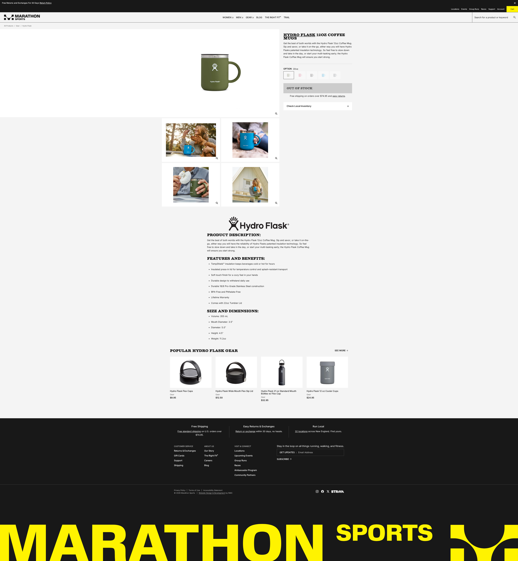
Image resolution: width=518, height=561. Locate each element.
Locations (455, 9)
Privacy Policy (179, 490)
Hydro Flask (27, 26)
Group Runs (474, 9)
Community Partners (244, 475)
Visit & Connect (242, 446)
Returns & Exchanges (185, 450)
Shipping (178, 465)
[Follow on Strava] (337, 491)
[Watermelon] (300, 75)
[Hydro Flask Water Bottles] (259, 224)
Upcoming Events (243, 455)
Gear (18, 26)
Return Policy (46, 3)
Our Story (209, 450)
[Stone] (335, 75)
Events (464, 9)
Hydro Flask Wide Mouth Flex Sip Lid (234, 391)
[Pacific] (323, 75)
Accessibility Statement (212, 490)
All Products (8, 26)
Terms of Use (194, 490)
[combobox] (495, 17)
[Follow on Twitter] (328, 491)
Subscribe (283, 459)
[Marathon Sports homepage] (22, 17)
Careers (208, 460)
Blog (206, 465)
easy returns (339, 96)
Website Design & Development (212, 493)
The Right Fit (211, 455)
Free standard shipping (189, 431)
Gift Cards (179, 455)
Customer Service (183, 446)
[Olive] (288, 75)
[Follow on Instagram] (317, 491)
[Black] (312, 75)
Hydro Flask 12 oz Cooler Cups (322, 391)
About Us (209, 446)
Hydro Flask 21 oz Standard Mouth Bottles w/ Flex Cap (278, 392)
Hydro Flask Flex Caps (181, 391)
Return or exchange (245, 431)
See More (340, 350)
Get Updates (287, 452)
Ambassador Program (245, 470)
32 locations (301, 431)
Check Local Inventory (299, 106)
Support (491, 9)
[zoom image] (276, 114)
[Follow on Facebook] (322, 491)
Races (483, 9)
